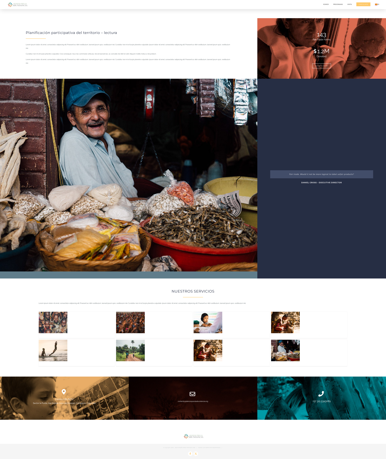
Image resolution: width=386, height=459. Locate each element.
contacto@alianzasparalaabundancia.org (193, 401)
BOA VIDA (192, 447)
